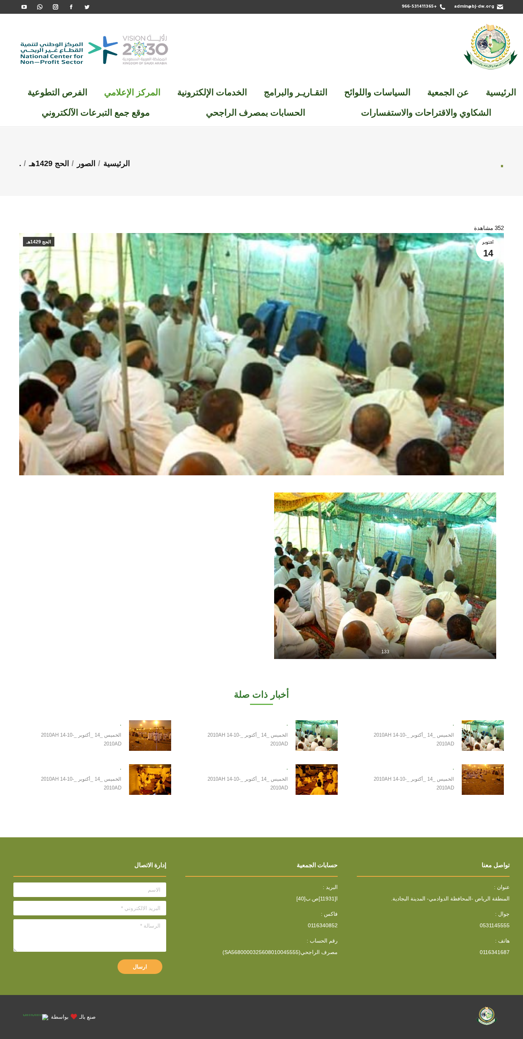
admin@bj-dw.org (474, 7)
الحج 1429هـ (38, 242)
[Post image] (483, 735)
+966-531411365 (419, 7)
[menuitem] (501, 92)
